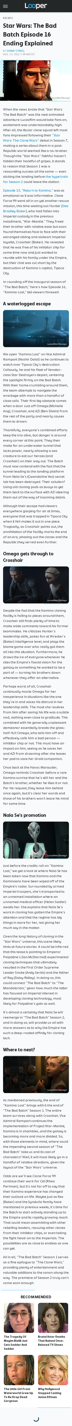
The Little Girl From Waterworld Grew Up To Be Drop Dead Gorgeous (18, 1395)
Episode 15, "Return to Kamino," (28, 190)
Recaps (8, 18)
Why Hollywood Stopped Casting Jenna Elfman (49, 1393)
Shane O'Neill (16, 50)
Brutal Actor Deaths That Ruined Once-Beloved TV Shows (51, 1341)
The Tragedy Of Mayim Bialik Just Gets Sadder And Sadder (15, 1343)
